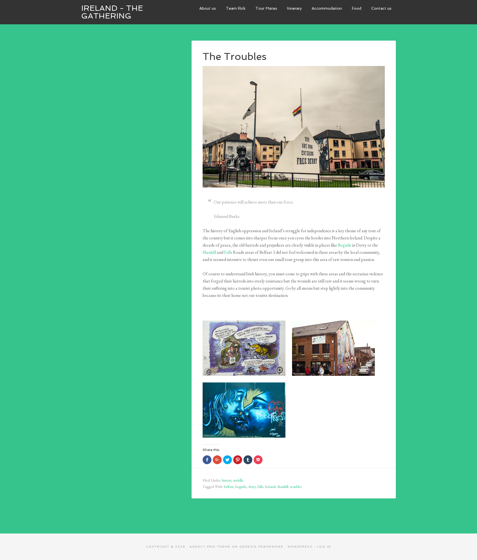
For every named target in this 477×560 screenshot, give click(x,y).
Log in (324, 546)
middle (238, 480)
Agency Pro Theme (210, 546)
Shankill (209, 252)
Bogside (344, 245)
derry (252, 486)
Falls (228, 252)
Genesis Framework (261, 546)
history (226, 480)
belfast (228, 486)
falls (260, 486)
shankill (282, 486)
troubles (296, 486)
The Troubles (235, 56)
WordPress (300, 546)
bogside (241, 486)
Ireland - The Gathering (112, 12)
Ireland (270, 486)
